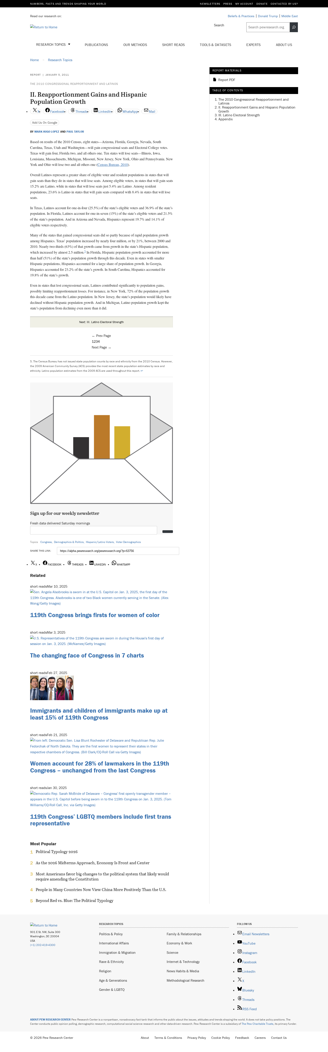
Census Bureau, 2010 (113, 164)
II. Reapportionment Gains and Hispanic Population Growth (256, 109)
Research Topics (51, 44)
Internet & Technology (183, 961)
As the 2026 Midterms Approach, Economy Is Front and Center (92, 863)
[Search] (294, 27)
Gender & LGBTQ (112, 989)
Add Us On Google (44, 122)
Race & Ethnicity (111, 961)
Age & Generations (113, 980)
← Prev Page (101, 335)
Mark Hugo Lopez (46, 132)
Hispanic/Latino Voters (100, 542)
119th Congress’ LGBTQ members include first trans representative (100, 820)
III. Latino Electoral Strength (239, 115)
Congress (46, 542)
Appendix (225, 119)
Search (219, 25)
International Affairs (114, 943)
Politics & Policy (111, 934)
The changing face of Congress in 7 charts (87, 655)
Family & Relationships (184, 934)
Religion (105, 971)
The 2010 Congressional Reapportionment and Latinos (74, 84)
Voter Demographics (128, 542)
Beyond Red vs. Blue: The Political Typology (74, 900)
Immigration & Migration (117, 952)
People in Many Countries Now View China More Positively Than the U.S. (101, 889)
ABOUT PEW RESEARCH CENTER (50, 1019)
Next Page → (101, 347)
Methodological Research (185, 980)
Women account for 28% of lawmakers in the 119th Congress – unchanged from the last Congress (99, 767)
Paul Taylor (75, 132)
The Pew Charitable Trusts (257, 1024)
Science (172, 952)
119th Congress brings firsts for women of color (95, 615)
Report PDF (226, 80)
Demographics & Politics (69, 542)
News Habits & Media (183, 971)
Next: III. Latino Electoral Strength (101, 322)
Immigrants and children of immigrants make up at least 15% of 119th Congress (99, 714)
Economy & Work (179, 943)
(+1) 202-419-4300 (42, 945)
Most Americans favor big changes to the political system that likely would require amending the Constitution (102, 876)
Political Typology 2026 (57, 851)
